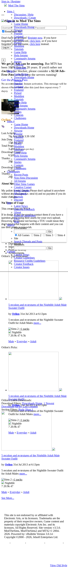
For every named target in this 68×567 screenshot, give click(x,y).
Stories (17, 61)
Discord (18, 199)
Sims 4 (10, 121)
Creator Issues (21, 267)
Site (9, 202)
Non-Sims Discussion (26, 177)
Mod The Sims (16, 5)
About (17, 212)
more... (37, 322)
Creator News (21, 254)
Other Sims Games (24, 184)
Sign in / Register (10, 1)
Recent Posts (21, 174)
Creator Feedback (23, 263)
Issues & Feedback (24, 209)
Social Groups (22, 190)
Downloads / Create (25, 17)
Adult (33, 341)
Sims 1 (10, 11)
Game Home (21, 23)
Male (11, 341)
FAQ (17, 218)
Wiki (16, 221)
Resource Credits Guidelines (29, 260)
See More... (7, 498)
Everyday (22, 341)
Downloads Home (24, 27)
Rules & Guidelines (25, 215)
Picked (17, 42)
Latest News (21, 206)
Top (6, 543)
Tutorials (19, 49)
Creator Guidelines (24, 257)
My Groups (20, 193)
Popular (18, 33)
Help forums (21, 55)
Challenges (20, 67)
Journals (18, 196)
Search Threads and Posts (28, 241)
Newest (18, 30)
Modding (19, 45)
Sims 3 (10, 71)
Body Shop (25, 409)
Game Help (20, 52)
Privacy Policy (35, 543)
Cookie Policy (54, 543)
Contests (18, 64)
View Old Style (58, 565)
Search (10, 224)
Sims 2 (10, 20)
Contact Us (17, 543)
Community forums (24, 58)
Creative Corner (23, 187)
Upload (11, 251)
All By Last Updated (26, 406)
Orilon (16, 313)
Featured (19, 39)
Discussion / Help (23, 14)
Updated (18, 36)
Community (13, 171)
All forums (20, 180)
